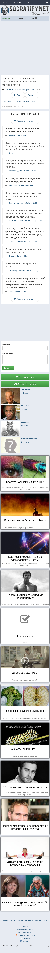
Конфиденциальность (25, 929)
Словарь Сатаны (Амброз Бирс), (23, 89)
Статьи (12, 2)
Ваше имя (6, 344)
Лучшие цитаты (26, 377)
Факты (19, 2)
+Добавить (7, 18)
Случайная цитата (26, 383)
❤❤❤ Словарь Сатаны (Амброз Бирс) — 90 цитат (29, 920)
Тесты (26, 2)
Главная (5, 920)
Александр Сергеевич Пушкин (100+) (23, 270)
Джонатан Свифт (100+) (18, 256)
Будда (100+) (14, 153)
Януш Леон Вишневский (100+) (21, 185)
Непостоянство (19, 101)
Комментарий (7, 353)
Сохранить (8, 368)
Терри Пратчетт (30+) (17, 291)
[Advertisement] (25, 48)
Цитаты (4, 2)
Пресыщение (31, 101)
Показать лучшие (25, 120)
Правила (25, 926)
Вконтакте (26, 941)
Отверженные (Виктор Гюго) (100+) (23, 241)
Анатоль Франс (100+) (17, 135)
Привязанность (7, 101)
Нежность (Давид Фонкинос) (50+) (22, 170)
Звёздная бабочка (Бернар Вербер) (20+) (25, 220)
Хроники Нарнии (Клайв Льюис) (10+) (23, 203)
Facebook (26, 938)
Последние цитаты (25, 932)
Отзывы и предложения (26, 935)
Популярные (21, 18)
